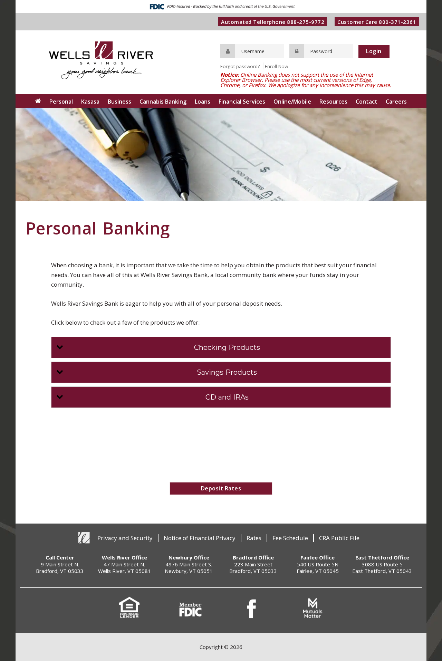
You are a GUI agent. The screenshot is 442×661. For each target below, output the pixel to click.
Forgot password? (240, 66)
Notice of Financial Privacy (200, 538)
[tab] (221, 347)
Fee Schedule (290, 538)
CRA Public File (339, 538)
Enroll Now (276, 66)
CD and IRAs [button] (227, 397)
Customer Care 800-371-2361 (376, 21)
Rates (254, 538)
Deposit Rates (221, 488)
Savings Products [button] (227, 372)
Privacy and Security (125, 538)
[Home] (38, 101)
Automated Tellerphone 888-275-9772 (272, 21)
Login (374, 51)
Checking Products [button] (227, 347)
